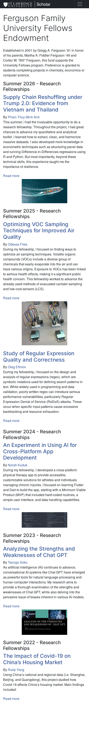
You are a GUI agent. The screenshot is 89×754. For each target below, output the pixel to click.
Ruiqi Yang (16, 669)
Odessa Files (17, 244)
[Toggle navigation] (80, 4)
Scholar (44, 4)
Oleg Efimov (17, 367)
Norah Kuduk (17, 465)
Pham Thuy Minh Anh (24, 117)
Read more (11, 175)
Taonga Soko (17, 562)
